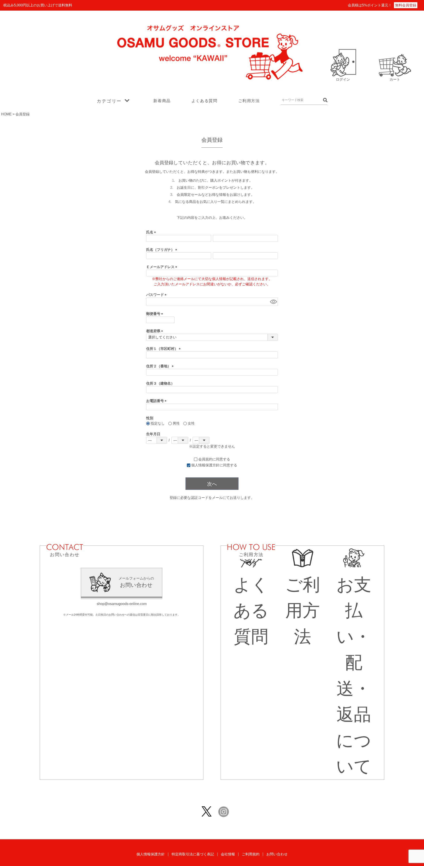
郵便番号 (155, 314)
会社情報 (228, 854)
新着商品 (161, 101)
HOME (6, 114)
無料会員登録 (405, 5)
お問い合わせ (277, 854)
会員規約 (205, 459)
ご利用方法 (249, 101)
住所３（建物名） (160, 383)
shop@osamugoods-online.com (122, 604)
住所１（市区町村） (164, 349)
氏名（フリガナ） (162, 250)
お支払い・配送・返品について (353, 675)
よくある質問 (204, 101)
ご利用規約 (250, 854)
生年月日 (153, 434)
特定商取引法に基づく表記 (193, 854)
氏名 (152, 232)
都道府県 (155, 331)
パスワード (157, 295)
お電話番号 (157, 401)
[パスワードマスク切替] (273, 301)
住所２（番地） (160, 366)
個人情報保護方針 (205, 465)
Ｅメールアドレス (162, 267)
